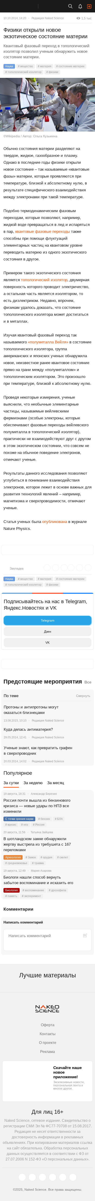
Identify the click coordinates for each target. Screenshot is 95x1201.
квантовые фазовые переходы (42, 231)
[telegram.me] (63, 1177)
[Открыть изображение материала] (47, 104)
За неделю (33, 783)
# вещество (25, 66)
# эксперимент (31, 896)
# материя (44, 66)
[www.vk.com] (32, 1177)
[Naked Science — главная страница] (23, 6)
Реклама (47, 1052)
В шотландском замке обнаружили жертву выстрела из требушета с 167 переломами (37, 844)
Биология (11, 890)
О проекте (47, 1043)
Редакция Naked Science (48, 18)
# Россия (39, 824)
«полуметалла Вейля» (48, 342)
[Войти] (89, 6)
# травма (38, 863)
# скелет (62, 857)
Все (87, 682)
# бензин (44, 819)
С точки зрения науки (19, 819)
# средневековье (16, 863)
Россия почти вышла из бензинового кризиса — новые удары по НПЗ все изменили (36, 806)
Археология (13, 857)
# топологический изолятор (23, 72)
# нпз (24, 824)
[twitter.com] (22, 1177)
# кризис (10, 824)
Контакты (48, 1034)
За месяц (55, 783)
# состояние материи (70, 66)
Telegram (47, 620)
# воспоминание (33, 890)
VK (47, 642)
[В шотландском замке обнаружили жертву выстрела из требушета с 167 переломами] (85, 844)
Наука (9, 66)
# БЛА (59, 819)
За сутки (11, 783)
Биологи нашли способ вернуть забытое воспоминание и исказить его (38, 880)
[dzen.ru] (52, 1177)
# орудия (46, 857)
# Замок (31, 857)
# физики (52, 72)
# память (11, 896)
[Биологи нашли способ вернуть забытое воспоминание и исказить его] (85, 883)
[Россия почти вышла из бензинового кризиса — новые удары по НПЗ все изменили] (85, 806)
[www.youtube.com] (42, 1177)
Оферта (47, 1025)
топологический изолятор (44, 280)
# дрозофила (57, 890)
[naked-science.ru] (73, 1177)
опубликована (54, 522)
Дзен (47, 631)
